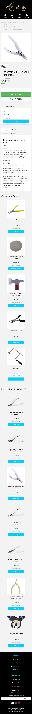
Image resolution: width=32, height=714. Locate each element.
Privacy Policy (16, 683)
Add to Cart (17, 94)
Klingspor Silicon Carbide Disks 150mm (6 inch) (16, 257)
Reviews (5, 133)
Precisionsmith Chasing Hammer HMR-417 (16, 294)
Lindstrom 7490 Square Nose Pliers (12, 29)
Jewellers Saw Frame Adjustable (16, 367)
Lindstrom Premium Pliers (10, 28)
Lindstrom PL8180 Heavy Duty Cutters (16, 634)
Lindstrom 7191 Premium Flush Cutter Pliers (16, 413)
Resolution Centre (16, 666)
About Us (16, 673)
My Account (16, 659)
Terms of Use (16, 679)
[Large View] (4, 66)
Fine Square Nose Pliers (16, 219)
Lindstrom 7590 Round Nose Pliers (16, 523)
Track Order (16, 663)
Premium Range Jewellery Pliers (12, 26)
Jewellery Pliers (7, 24)
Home (3, 22)
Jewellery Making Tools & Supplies (16, 22)
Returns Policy (16, 686)
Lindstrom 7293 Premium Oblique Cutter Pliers (16, 450)
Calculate (16, 121)
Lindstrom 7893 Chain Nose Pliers (16, 560)
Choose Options (16, 268)
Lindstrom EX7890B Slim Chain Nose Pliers (16, 597)
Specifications (16, 130)
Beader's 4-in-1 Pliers (16, 330)
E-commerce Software (14, 711)
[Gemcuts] (16, 6)
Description (6, 130)
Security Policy (16, 690)
